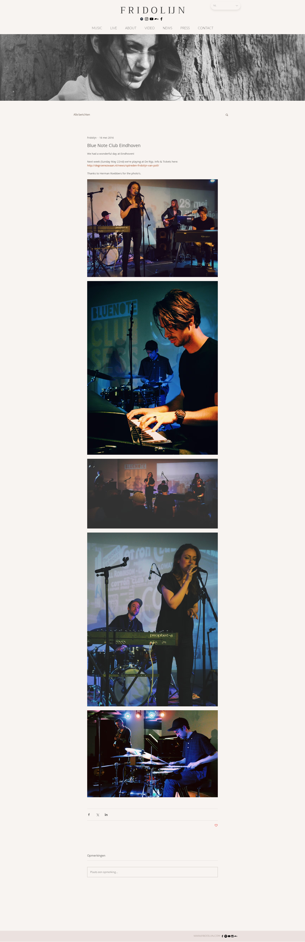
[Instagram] (146, 19)
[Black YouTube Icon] (229, 936)
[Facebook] (161, 19)
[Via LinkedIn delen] (106, 814)
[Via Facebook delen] (89, 814)
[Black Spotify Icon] (141, 19)
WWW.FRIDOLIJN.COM (207, 936)
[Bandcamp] (235, 936)
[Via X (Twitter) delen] (97, 814)
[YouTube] (151, 19)
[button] (227, 114)
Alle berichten (82, 114)
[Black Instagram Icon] (232, 936)
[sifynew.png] (225, 936)
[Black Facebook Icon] (222, 936)
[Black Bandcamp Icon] (156, 19)
